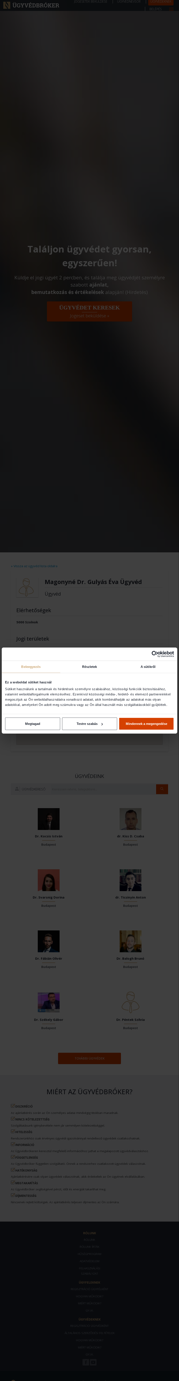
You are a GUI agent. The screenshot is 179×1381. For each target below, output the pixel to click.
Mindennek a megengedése (146, 724)
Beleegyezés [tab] (31, 666)
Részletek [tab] (89, 666)
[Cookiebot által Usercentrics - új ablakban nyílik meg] (155, 654)
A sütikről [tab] (148, 666)
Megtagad (32, 724)
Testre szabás (87, 724)
